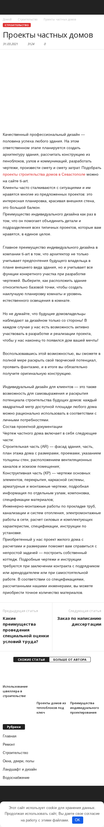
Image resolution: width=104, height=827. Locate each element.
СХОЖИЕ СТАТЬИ (31, 659)
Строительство (17, 25)
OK (77, 820)
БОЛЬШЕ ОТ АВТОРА (70, 659)
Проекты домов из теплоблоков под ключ (51, 707)
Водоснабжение (16, 778)
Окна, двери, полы (18, 761)
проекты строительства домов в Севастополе (44, 174)
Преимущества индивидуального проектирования (84, 707)
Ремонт (9, 744)
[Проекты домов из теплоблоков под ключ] (52, 683)
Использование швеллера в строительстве (15, 691)
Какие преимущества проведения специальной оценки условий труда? (26, 629)
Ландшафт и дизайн (20, 769)
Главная (9, 736)
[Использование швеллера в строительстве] (18, 675)
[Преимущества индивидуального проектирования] (85, 683)
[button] (95, 7)
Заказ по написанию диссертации (79, 621)
